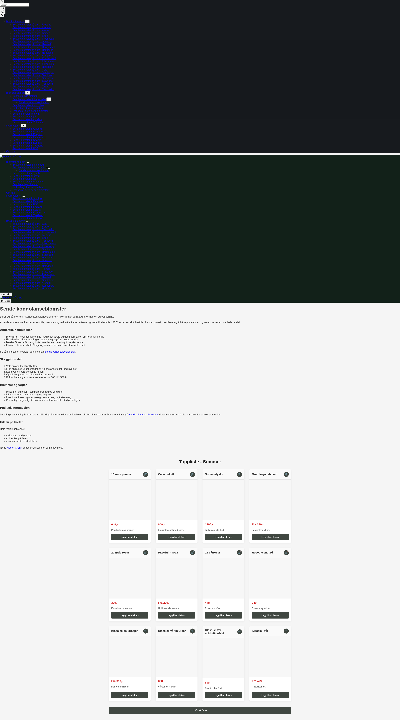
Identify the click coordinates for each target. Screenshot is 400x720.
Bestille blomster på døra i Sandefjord (33, 280)
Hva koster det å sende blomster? (31, 190)
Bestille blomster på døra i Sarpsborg (33, 254)
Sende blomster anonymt (26, 176)
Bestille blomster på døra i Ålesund (31, 235)
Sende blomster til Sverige (27, 198)
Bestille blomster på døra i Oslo (29, 223)
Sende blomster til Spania (26, 209)
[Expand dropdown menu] (28, 162)
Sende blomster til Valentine (28, 181)
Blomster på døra (15, 162)
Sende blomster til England (27, 207)
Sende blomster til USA (25, 204)
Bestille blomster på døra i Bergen (31, 226)
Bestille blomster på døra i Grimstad (32, 260)
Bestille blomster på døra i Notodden (32, 266)
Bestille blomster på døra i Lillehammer (34, 243)
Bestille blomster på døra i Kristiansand (34, 232)
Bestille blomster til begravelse (29, 167)
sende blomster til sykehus (144, 414)
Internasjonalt (13, 195)
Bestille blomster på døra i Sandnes (32, 249)
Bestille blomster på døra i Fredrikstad (33, 274)
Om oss (10, 193)
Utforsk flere (200, 710)
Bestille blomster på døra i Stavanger (32, 271)
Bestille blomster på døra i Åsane (30, 263)
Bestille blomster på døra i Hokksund (32, 257)
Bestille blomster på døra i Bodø (30, 238)
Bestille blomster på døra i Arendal (31, 283)
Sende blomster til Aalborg (27, 218)
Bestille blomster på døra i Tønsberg (32, 240)
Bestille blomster (15, 221)
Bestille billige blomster (25, 184)
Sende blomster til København (29, 212)
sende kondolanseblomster (60, 351)
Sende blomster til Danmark (27, 201)
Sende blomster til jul (24, 178)
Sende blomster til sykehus (27, 173)
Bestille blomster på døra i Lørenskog (33, 246)
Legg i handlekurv (130, 537)
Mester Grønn (14, 447)
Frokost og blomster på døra (28, 187)
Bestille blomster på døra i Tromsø (31, 269)
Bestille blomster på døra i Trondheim (33, 229)
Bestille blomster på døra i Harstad (31, 277)
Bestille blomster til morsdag (28, 164)
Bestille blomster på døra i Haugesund (33, 252)
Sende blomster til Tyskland (27, 215)
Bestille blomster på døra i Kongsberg (33, 285)
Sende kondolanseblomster (34, 170)
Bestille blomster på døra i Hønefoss (32, 288)
